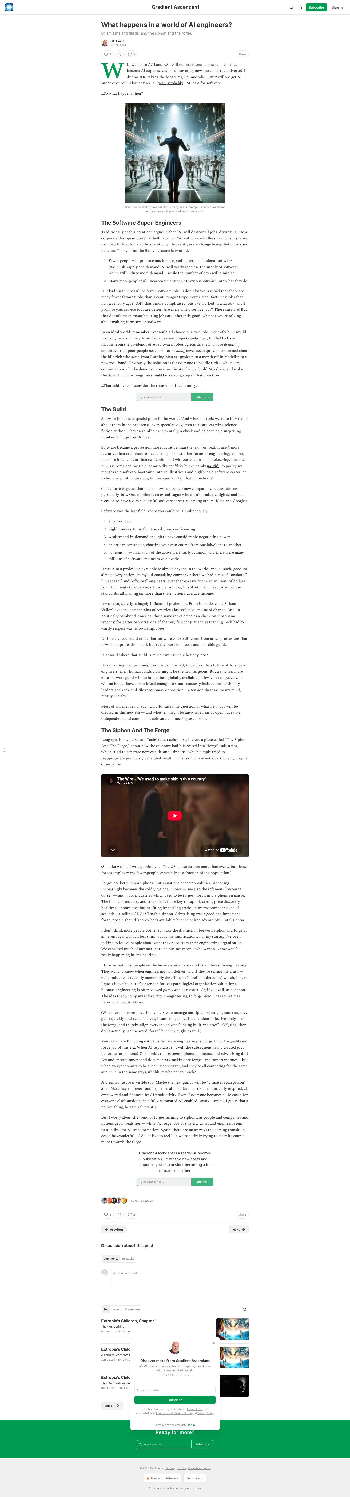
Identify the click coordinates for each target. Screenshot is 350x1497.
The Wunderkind (112, 1326)
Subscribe (316, 7)
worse (143, 622)
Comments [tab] (111, 1258)
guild (220, 645)
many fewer (136, 873)
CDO (138, 914)
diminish (227, 273)
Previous (116, 1229)
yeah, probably (170, 83)
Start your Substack (164, 1478)
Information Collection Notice (174, 1413)
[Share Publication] (300, 7)
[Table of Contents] (4, 748)
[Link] (95, 222)
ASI (166, 65)
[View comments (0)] (119, 54)
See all (109, 1406)
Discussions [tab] (132, 1309)
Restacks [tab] (128, 1258)
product (115, 978)
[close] (214, 1343)
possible (213, 466)
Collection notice (199, 1468)
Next (236, 1229)
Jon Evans (117, 41)
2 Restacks (147, 1200)
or (135, 622)
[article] (175, 1329)
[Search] (291, 7)
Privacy (170, 1468)
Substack (155, 1488)
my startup (215, 936)
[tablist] (118, 1259)
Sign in (337, 7)
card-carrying (211, 425)
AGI (151, 65)
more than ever (213, 867)
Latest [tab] (116, 1309)
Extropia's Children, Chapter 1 (129, 1321)
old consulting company (168, 575)
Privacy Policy (205, 1413)
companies (232, 1117)
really (213, 447)
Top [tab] (106, 1309)
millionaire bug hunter (142, 478)
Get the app (195, 1478)
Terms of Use (194, 1409)
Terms (181, 1468)
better (127, 622)
